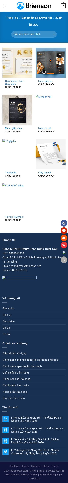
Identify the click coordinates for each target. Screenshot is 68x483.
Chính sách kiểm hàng (15, 372)
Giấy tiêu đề (44, 172)
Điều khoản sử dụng (14, 353)
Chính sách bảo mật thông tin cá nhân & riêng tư (30, 359)
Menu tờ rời (44, 128)
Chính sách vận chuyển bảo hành (22, 366)
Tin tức (6, 334)
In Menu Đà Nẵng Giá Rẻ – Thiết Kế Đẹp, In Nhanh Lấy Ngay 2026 (36, 419)
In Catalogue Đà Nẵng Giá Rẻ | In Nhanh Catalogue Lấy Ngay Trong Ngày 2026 (35, 452)
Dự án (6, 327)
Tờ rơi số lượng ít (14, 217)
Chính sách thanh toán (15, 385)
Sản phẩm (8, 321)
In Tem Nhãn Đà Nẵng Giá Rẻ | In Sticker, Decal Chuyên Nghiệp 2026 (35, 441)
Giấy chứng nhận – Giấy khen (15, 82)
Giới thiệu (8, 308)
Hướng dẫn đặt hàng (14, 391)
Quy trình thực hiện (13, 398)
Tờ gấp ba (10, 172)
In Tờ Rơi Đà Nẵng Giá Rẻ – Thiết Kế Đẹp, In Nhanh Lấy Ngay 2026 (37, 430)
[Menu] (4, 6)
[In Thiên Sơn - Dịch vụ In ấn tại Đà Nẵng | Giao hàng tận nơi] (34, 6)
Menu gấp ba (45, 81)
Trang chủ (12, 17)
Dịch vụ (6, 315)
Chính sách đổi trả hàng (16, 379)
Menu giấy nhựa (13, 128)
